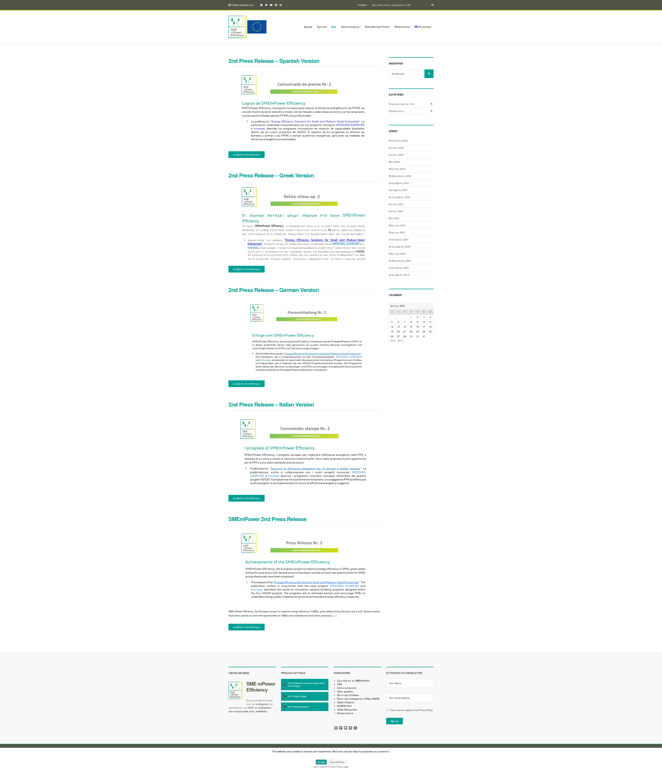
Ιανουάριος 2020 (399, 267)
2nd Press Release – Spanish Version (273, 61)
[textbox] (252, 687)
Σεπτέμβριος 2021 (399, 197)
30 (417, 336)
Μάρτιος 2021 (397, 232)
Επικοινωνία (402, 26)
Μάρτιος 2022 (397, 169)
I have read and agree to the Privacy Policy (411, 710)
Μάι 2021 (394, 218)
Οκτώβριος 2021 (398, 190)
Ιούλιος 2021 (396, 204)
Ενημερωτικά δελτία (401, 104)
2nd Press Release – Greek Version (271, 175)
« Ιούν (392, 340)
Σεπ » (401, 340)
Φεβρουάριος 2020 (400, 260)
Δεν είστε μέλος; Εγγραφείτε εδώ (391, 5)
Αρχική (308, 26)
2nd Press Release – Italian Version (271, 404)
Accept (321, 762)
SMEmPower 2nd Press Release (267, 519)
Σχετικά (322, 26)
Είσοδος (362, 5)
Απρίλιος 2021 (397, 225)
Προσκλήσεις (396, 111)
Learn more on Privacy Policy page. (331, 766)
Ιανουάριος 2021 (399, 239)
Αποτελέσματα (350, 26)
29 (411, 336)
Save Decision (337, 762)
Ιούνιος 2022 (396, 154)
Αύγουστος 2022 (398, 140)
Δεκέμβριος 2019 (399, 274)
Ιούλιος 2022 (396, 147)
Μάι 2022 (394, 161)
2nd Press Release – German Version (273, 290)
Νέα (333, 26)
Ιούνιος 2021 (396, 211)
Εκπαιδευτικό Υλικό (377, 26)
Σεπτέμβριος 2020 (399, 246)
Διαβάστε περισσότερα (246, 154)
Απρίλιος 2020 (397, 253)
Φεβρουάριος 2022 (400, 176)
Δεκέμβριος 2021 (399, 183)
